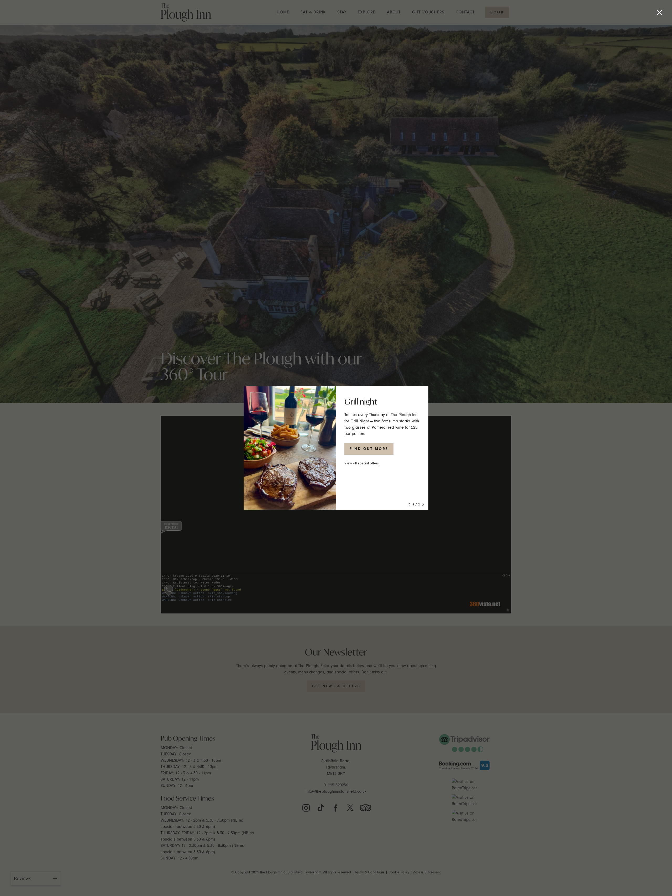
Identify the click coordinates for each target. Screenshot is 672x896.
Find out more (369, 449)
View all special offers (361, 463)
